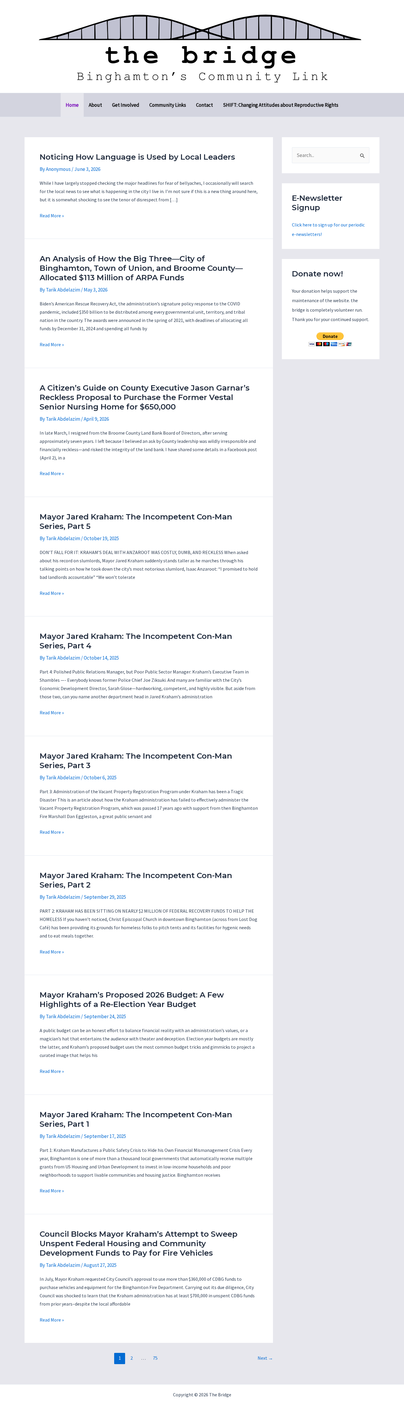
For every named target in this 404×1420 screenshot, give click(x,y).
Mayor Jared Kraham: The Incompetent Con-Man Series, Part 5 (136, 521)
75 (155, 1358)
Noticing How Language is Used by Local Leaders (137, 157)
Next (265, 1358)
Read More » (52, 216)
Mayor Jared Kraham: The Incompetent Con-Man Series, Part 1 (136, 1119)
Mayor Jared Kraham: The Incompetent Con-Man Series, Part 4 (136, 641)
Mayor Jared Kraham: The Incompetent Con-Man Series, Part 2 (136, 880)
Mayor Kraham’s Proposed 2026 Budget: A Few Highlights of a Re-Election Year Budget (132, 999)
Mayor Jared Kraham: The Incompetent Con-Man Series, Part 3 (136, 760)
